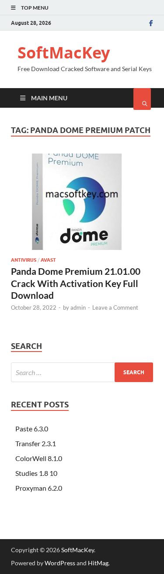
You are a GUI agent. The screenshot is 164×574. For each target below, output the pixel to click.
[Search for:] (82, 372)
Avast (48, 260)
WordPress (60, 563)
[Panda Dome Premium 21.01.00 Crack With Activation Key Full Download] (82, 205)
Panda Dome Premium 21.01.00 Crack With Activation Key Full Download (75, 283)
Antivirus (23, 260)
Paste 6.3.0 (31, 428)
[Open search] (142, 99)
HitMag (98, 563)
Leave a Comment (115, 307)
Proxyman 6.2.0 (38, 488)
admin (78, 307)
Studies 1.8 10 (36, 473)
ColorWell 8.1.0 (38, 458)
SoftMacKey (63, 52)
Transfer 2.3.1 (35, 443)
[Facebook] (151, 23)
